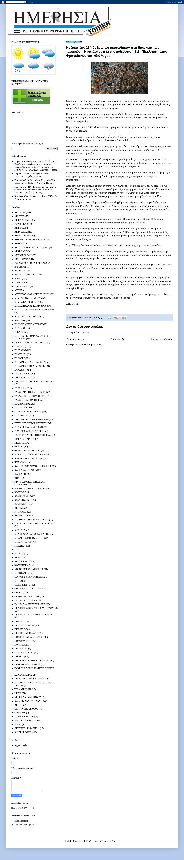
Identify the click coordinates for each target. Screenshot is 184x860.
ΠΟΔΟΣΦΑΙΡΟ (21, 641)
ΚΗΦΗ (17, 478)
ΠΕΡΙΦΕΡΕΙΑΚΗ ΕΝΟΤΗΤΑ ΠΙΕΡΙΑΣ (33, 614)
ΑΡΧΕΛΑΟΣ (20, 251)
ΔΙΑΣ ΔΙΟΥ (19, 320)
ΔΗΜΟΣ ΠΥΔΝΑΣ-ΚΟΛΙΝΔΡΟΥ (30, 306)
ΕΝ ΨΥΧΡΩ (20, 388)
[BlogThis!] (117, 317)
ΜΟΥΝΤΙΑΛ (20, 530)
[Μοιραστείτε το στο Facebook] (122, 317)
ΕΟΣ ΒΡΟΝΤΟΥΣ (23, 404)
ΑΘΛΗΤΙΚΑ (20, 224)
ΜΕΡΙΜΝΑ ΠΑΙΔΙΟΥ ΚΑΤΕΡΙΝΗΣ (31, 519)
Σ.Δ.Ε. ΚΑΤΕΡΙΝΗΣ (24, 652)
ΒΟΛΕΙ (17, 278)
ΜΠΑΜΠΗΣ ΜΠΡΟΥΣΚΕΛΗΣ (29, 538)
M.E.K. (17, 724)
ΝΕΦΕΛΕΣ (19, 557)
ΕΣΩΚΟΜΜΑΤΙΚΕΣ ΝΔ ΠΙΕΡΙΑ (30, 431)
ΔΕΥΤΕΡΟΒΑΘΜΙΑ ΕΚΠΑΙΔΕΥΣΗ (32, 294)
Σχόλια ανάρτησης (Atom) (90, 344)
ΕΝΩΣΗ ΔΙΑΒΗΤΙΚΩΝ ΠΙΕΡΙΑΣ (30, 392)
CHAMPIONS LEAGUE (26, 709)
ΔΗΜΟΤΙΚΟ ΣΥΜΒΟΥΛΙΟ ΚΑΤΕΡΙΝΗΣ (34, 309)
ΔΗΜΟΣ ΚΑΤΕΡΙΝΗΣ (25, 302)
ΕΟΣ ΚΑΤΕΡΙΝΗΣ (23, 407)
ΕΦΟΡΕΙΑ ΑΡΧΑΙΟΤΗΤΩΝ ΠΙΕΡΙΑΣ (32, 435)
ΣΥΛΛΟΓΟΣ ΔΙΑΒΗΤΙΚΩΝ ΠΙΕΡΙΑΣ (32, 660)
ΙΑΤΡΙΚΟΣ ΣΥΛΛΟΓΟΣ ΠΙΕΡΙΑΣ (30, 454)
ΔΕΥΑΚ (18, 290)
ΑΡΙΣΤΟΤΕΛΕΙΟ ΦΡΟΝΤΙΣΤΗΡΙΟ (31, 247)
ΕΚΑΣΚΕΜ (20, 350)
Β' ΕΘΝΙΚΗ (20, 267)
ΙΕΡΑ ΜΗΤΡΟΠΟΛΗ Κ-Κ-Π (28, 458)
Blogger (115, 841)
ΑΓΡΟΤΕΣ (19, 216)
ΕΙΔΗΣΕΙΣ (19, 346)
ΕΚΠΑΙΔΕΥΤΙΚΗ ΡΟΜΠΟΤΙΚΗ (30, 366)
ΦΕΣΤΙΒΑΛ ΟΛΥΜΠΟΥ (26, 697)
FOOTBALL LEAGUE (25, 720)
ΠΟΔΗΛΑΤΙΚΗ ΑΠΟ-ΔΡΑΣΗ (28, 637)
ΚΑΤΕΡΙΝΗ (20, 474)
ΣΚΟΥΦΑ (19, 656)
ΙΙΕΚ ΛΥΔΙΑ (20, 462)
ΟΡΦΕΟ (18, 592)
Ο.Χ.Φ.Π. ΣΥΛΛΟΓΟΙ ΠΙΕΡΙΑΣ (29, 577)
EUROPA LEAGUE (24, 716)
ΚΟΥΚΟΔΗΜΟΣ (22, 496)
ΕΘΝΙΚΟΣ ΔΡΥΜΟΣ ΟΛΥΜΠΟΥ (30, 342)
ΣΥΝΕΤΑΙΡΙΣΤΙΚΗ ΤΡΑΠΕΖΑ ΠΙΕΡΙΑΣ (34, 668)
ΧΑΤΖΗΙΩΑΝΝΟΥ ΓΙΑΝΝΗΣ (29, 701)
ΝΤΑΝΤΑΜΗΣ (21, 573)
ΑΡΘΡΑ (18, 243)
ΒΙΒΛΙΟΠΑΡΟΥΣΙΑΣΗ (25, 274)
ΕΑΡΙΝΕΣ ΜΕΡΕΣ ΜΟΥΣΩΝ (28, 324)
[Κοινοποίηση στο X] (120, 317)
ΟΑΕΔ (17, 581)
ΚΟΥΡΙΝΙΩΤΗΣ (22, 504)
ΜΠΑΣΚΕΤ (20, 546)
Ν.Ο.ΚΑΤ (19, 553)
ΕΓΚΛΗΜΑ (20, 332)
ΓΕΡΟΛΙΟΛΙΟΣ (21, 286)
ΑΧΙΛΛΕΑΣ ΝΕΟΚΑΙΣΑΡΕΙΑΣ (30, 263)
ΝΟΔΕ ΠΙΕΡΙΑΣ (22, 565)
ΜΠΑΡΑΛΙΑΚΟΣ (22, 542)
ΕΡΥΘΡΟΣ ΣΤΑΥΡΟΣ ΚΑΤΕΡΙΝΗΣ (31, 423)
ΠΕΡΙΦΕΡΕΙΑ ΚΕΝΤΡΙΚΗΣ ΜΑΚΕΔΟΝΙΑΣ (35, 608)
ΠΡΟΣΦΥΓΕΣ (21, 648)
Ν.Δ (16, 549)
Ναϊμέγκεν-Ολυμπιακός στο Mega (30, 196)
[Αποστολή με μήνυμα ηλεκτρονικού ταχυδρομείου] (114, 317)
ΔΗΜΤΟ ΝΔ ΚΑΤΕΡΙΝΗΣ (27, 316)
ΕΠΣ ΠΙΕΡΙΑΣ (21, 415)
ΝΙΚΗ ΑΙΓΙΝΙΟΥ (22, 561)
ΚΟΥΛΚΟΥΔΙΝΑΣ (23, 500)
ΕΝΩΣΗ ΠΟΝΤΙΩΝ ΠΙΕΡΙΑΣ (28, 400)
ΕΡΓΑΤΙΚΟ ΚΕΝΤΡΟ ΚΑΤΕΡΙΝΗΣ (31, 419)
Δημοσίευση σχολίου (79, 332)
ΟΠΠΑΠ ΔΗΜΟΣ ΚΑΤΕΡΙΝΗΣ (29, 588)
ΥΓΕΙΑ (17, 693)
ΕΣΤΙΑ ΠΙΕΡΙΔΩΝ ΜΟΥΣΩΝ (28, 427)
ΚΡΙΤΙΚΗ (19, 508)
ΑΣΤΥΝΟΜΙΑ (21, 259)
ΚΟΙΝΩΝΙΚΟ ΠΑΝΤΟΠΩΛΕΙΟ (30, 488)
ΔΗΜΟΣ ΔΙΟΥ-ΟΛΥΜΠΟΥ (27, 298)
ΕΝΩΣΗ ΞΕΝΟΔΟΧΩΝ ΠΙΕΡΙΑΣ (30, 396)
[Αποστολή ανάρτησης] (109, 317)
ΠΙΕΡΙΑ (18, 621)
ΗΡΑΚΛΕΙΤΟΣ (21, 443)
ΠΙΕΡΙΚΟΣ (19, 629)
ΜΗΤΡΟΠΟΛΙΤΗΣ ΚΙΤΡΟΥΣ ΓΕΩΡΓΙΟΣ (34, 523)
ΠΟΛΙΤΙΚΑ (20, 645)
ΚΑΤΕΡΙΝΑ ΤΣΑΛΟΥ (25, 470)
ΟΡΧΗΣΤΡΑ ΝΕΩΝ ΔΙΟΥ (26, 596)
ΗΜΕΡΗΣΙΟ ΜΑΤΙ (23, 439)
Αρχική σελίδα (117, 339)
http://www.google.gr (24, 824)
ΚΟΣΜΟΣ (19, 492)
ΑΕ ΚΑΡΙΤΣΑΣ (21, 220)
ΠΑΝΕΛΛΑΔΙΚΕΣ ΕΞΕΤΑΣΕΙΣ (29, 604)
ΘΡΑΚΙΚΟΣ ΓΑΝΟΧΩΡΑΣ (27, 450)
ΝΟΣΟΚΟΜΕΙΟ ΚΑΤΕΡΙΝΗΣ (28, 569)
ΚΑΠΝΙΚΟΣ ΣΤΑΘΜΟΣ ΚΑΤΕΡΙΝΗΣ (32, 466)
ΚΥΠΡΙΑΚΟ (20, 512)
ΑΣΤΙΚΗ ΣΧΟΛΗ (23, 255)
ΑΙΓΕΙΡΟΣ (19, 228)
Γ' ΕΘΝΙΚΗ (20, 282)
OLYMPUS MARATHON (26, 728)
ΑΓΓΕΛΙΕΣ (19, 212)
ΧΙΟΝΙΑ (18, 705)
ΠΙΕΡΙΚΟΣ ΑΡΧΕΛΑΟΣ (26, 633)
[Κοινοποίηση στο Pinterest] (125, 317)
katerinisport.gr (21, 821)
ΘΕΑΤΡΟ (18, 446)
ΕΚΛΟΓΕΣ (19, 358)
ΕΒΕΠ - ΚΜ (20, 328)
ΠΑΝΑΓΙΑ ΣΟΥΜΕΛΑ (25, 600)
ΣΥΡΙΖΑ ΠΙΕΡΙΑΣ (23, 675)
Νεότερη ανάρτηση (75, 339)
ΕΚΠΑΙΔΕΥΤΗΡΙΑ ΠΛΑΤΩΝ (28, 362)
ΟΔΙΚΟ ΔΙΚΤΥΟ (22, 585)
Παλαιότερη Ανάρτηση (161, 339)
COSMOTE (20, 712)
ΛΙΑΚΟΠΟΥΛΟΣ (22, 515)
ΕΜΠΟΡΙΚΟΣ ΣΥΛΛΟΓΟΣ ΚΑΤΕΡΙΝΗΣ (34, 381)
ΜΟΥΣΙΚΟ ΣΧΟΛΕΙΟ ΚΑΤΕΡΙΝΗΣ (31, 534)
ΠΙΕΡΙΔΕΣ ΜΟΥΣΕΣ (24, 625)
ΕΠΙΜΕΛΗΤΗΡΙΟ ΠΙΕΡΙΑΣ (28, 411)
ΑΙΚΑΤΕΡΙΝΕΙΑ (22, 235)
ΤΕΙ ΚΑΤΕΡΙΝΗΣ (22, 689)
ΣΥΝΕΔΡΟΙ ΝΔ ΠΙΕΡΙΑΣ (26, 664)
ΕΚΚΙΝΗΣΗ (20, 354)
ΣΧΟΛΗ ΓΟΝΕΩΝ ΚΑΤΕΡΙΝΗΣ (30, 678)
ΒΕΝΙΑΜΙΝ (20, 270)
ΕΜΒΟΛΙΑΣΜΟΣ (22, 377)
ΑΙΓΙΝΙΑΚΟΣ (21, 232)
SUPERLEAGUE (22, 732)
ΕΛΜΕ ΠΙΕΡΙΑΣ (22, 373)
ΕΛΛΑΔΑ (19, 370)
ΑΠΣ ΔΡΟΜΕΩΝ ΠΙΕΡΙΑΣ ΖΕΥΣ (30, 239)
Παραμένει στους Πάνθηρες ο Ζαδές (31, 173)
